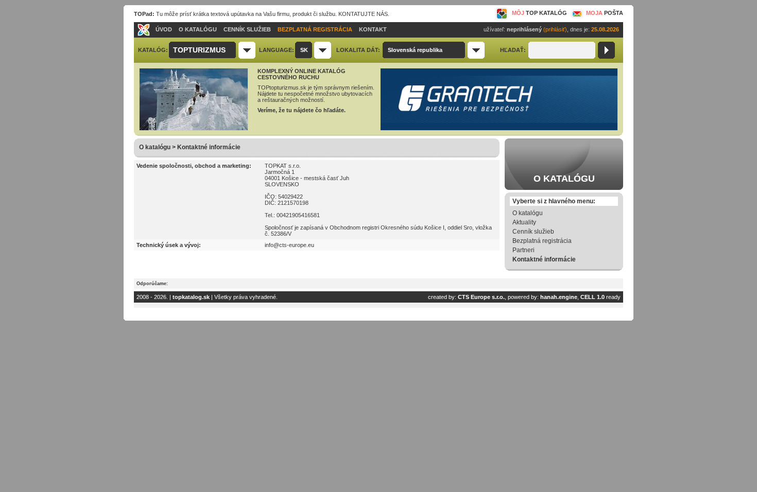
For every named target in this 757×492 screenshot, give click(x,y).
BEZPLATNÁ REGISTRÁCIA (315, 29)
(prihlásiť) (555, 29)
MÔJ (539, 13)
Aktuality (524, 222)
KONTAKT (373, 29)
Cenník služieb (533, 231)
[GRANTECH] (499, 129)
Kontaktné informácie (544, 259)
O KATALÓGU (198, 29)
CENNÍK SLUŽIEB (247, 29)
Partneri (523, 250)
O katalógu (527, 213)
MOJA (604, 13)
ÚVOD (164, 29)
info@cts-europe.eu (289, 245)
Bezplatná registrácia (542, 240)
